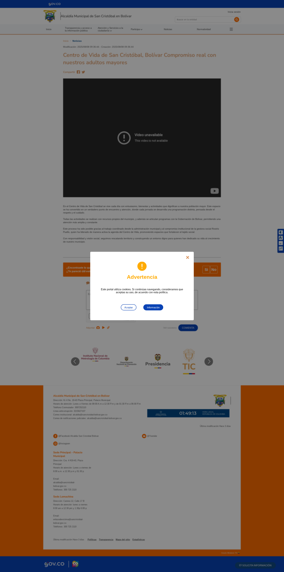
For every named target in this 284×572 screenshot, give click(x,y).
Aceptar (128, 307)
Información (153, 307)
